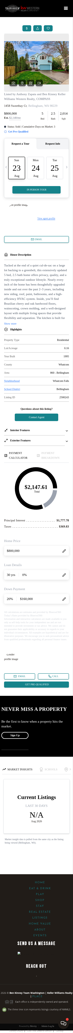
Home (40, 882)
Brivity (33, 1026)
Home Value (40, 923)
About (40, 929)
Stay (40, 906)
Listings (40, 918)
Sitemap (59, 1031)
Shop (39, 900)
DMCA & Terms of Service (39, 1031)
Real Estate (40, 912)
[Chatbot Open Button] (63, 1023)
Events (40, 935)
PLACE (37, 996)
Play (40, 894)
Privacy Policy (16, 1031)
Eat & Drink (40, 888)
